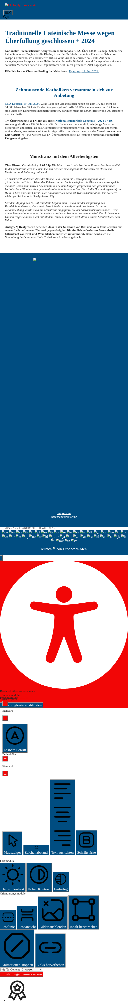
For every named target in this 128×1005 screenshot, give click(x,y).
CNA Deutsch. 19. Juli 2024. (23, 103)
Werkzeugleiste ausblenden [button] (21, 705)
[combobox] (64, 542)
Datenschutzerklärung (64, 516)
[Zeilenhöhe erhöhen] (5, 758)
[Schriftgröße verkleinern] (5, 718)
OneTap (23, 697)
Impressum (64, 513)
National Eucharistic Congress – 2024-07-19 (84, 120)
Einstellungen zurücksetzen (21, 974)
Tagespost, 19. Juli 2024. (84, 71)
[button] (6, 17)
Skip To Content (10, 969)
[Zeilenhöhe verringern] (5, 773)
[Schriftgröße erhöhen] (5, 703)
